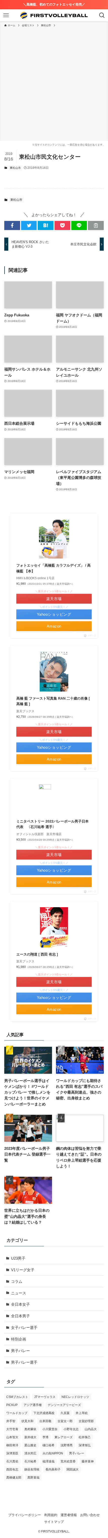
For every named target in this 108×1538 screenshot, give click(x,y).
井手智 (10, 1421)
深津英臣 (12, 1453)
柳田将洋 (12, 1445)
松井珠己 (85, 1437)
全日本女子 (20, 1304)
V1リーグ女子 (22, 1270)
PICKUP (12, 1405)
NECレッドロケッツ (75, 1397)
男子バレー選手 (24, 1362)
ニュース (18, 1293)
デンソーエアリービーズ (64, 1405)
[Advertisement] (54, 84)
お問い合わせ (90, 1515)
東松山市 (15, 167)
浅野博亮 (67, 1445)
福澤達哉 (48, 1461)
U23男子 (18, 1258)
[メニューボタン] (6, 15)
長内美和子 (53, 1469)
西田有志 (12, 1469)
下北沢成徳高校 (44, 1413)
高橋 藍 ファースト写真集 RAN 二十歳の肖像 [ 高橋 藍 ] (53, 701)
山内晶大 (91, 1429)
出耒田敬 (45, 1421)
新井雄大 (30, 1437)
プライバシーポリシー (24, 1515)
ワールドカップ (16, 1413)
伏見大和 (27, 1421)
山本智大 (12, 1437)
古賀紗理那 (86, 1421)
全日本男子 (20, 1316)
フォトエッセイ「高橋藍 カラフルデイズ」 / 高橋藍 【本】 (53, 568)
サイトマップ (54, 1522)
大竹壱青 (12, 1429)
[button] (12, 225)
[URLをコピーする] (96, 225)
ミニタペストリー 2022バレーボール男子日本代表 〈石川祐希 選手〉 (52, 824)
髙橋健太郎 (13, 1477)
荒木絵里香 (68, 1461)
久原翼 (65, 1413)
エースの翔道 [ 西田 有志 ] (37, 954)
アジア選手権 (33, 1405)
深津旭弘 (85, 1445)
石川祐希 (30, 1461)
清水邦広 (30, 1453)
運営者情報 (69, 1515)
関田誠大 (73, 1469)
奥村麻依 (30, 1429)
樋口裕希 (48, 1445)
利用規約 (50, 1515)
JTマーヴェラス (45, 1397)
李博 (45, 1437)
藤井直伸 (88, 1461)
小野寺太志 (71, 1429)
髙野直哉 (33, 1477)
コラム (16, 1281)
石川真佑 (12, 1461)
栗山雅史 (30, 1445)
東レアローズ (64, 1437)
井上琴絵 (82, 1413)
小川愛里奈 (50, 1429)
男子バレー (20, 1351)
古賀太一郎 (65, 1421)
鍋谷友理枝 (31, 1469)
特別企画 (18, 1339)
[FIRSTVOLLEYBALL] (54, 15)
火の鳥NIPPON (52, 1453)
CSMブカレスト (17, 1397)
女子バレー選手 (24, 1327)
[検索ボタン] (102, 15)
